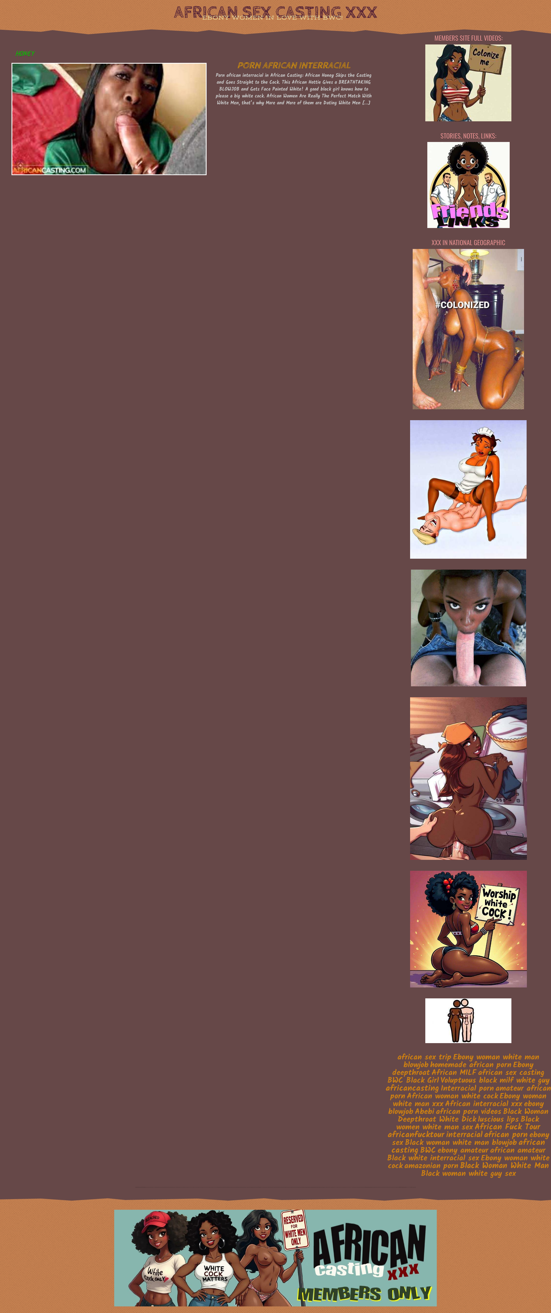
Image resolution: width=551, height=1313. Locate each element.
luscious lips (498, 1120)
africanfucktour (416, 1135)
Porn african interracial (293, 65)
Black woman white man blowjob (461, 1143)
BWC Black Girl (413, 1081)
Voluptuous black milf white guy (495, 1081)
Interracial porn (467, 1089)
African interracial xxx (483, 1104)
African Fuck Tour (507, 1127)
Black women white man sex (467, 1123)
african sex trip (424, 1057)
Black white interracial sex (433, 1158)
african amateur (518, 1150)
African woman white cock (452, 1096)
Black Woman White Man (504, 1166)
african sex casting (511, 1073)
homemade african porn (470, 1065)
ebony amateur (463, 1150)
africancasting (412, 1088)
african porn (506, 1135)
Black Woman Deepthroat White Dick (473, 1116)
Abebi (424, 1112)
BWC (428, 1150)
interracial (464, 1135)
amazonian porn (431, 1166)
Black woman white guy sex (468, 1174)
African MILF (454, 1073)
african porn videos (468, 1112)
